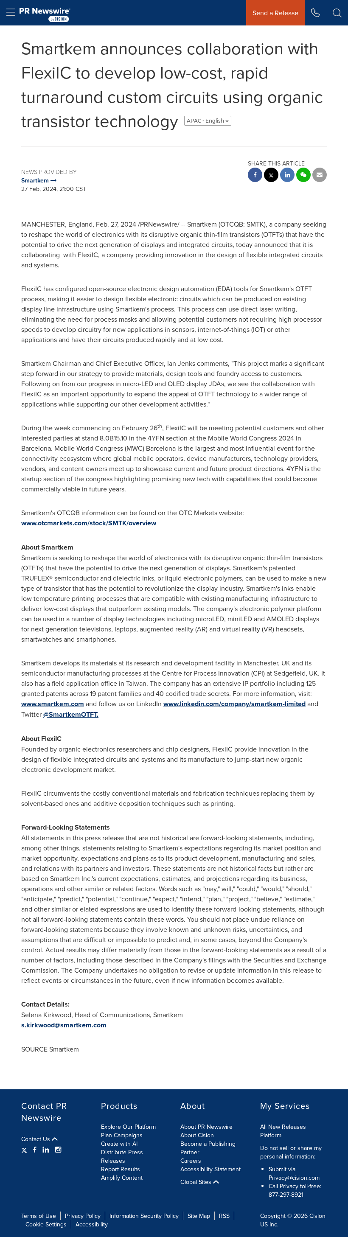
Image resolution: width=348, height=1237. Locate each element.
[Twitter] (25, 1149)
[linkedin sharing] (287, 176)
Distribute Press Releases (122, 1156)
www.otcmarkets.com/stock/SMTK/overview (88, 523)
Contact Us (36, 1139)
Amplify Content (122, 1177)
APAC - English (206, 121)
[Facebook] (35, 1149)
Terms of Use (38, 1216)
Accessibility (92, 1224)
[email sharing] (319, 176)
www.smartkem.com (52, 704)
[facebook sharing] (255, 176)
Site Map (199, 1216)
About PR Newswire (206, 1126)
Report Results (120, 1169)
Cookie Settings (46, 1224)
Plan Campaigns (122, 1135)
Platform (270, 1135)
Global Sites (196, 1182)
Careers (190, 1160)
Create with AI (119, 1143)
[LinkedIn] (45, 1149)
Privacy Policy (83, 1216)
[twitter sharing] (271, 176)
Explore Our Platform (128, 1126)
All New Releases (283, 1126)
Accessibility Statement (210, 1169)
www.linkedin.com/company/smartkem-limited (234, 704)
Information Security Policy (144, 1216)
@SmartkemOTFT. (70, 714)
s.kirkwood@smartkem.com (64, 1025)
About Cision (197, 1135)
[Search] (337, 12)
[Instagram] (58, 1149)
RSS (224, 1216)
